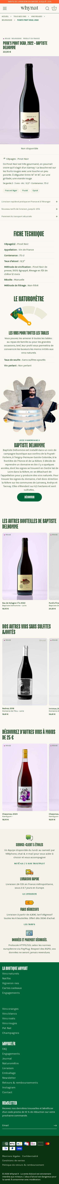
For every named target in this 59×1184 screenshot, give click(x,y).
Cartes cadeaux (12, 988)
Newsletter (9, 1077)
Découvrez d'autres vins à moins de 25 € (28, 735)
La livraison (29, 894)
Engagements (11, 992)
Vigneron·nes (10, 983)
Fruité (25, 190)
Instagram (9, 1087)
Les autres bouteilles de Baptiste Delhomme (29, 524)
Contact (7, 1092)
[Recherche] (47, 9)
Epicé (35, 190)
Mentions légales (11, 1156)
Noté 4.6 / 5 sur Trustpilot (29, 863)
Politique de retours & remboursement (23, 1165)
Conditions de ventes (13, 1160)
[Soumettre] (55, 1125)
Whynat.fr (14, 1174)
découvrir (29, 497)
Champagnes (10, 1033)
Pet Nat (6, 1028)
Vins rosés (8, 1018)
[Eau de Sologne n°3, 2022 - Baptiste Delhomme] (24, 566)
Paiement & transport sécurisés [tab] (17, 216)
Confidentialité (30, 1156)
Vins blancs (9, 1013)
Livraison (8, 1068)
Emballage (9, 1073)
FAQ (4, 1049)
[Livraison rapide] (29, 872)
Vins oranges (10, 1008)
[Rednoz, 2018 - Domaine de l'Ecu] (24, 671)
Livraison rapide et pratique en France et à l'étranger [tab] (26, 201)
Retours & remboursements (20, 1082)
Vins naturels (10, 973)
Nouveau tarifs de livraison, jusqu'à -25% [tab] (21, 209)
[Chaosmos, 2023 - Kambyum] (24, 777)
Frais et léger (11, 190)
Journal (7, 1058)
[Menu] (5, 8)
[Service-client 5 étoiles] (29, 838)
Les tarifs (29, 924)
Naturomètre (10, 1063)
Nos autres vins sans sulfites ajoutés (26, 629)
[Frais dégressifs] (29, 902)
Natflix (6, 978)
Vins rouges (9, 1023)
